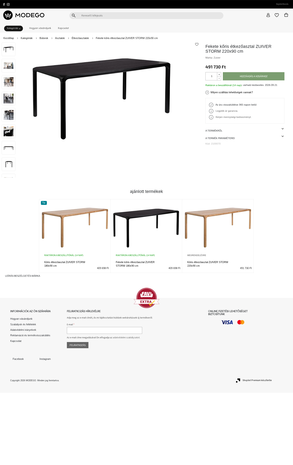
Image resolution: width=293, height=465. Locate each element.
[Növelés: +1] (219, 74)
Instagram (45, 358)
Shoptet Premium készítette (257, 380)
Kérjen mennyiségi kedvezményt (233, 117)
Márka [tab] (36, 275)
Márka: (212, 57)
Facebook (18, 358)
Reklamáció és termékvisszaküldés (30, 335)
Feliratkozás (78, 345)
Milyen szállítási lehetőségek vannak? (232, 92)
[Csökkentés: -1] (219, 78)
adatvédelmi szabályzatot (126, 337)
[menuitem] (14, 28)
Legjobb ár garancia (226, 110)
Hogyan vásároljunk (21, 318)
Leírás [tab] (9, 275)
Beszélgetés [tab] (22, 275)
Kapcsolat (15, 340)
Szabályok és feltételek (23, 324)
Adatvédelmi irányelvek (23, 329)
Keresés (73, 15)
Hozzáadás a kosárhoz (254, 76)
